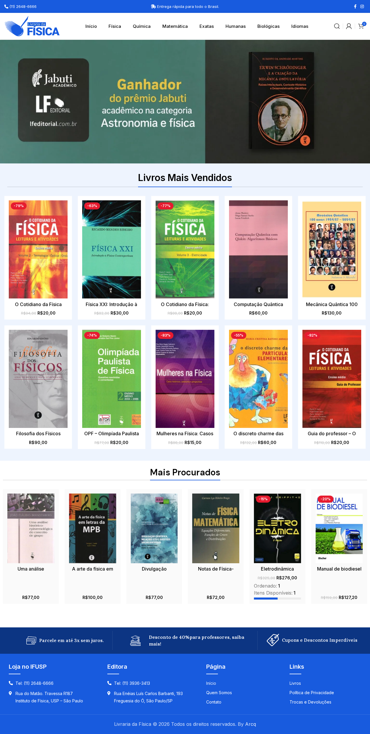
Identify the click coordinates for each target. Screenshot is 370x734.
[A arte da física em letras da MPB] (92, 528)
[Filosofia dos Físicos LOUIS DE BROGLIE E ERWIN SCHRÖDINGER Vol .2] (38, 379)
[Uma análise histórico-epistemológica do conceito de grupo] (30, 528)
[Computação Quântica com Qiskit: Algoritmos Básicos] (258, 249)
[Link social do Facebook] (355, 7)
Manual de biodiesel (339, 569)
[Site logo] (32, 25)
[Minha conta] (349, 26)
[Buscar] (337, 26)
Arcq (250, 724)
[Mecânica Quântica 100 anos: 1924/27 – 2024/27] (331, 249)
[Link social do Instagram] (362, 7)
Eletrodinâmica (277, 569)
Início (91, 26)
